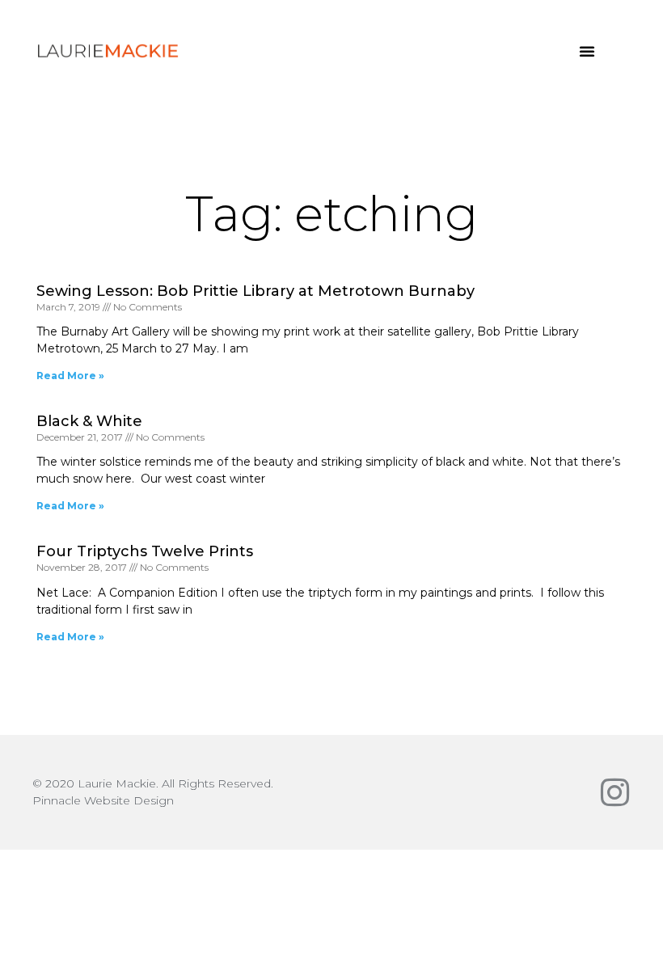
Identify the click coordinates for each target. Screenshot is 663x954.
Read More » (70, 375)
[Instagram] (614, 792)
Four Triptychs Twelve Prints (144, 551)
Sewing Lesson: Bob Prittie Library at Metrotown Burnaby (255, 291)
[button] (587, 51)
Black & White (89, 421)
